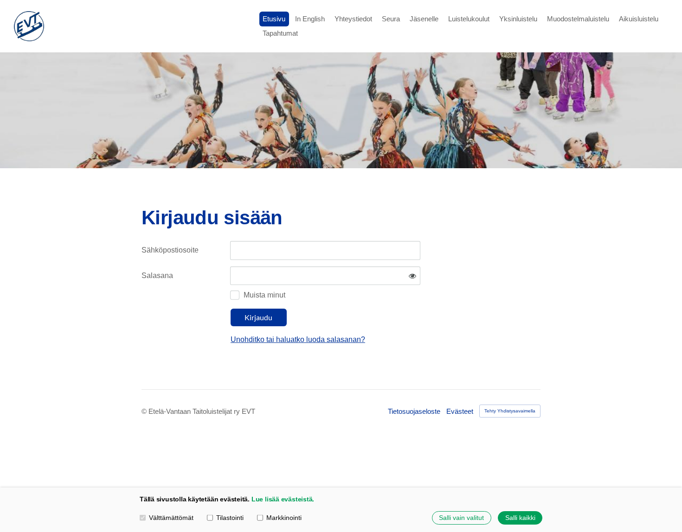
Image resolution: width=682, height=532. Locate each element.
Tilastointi (230, 517)
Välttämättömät (171, 517)
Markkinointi (284, 517)
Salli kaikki (520, 517)
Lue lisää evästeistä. (282, 499)
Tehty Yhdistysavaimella (509, 410)
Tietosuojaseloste (414, 411)
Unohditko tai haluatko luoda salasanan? (298, 339)
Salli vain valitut (461, 517)
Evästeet (459, 411)
